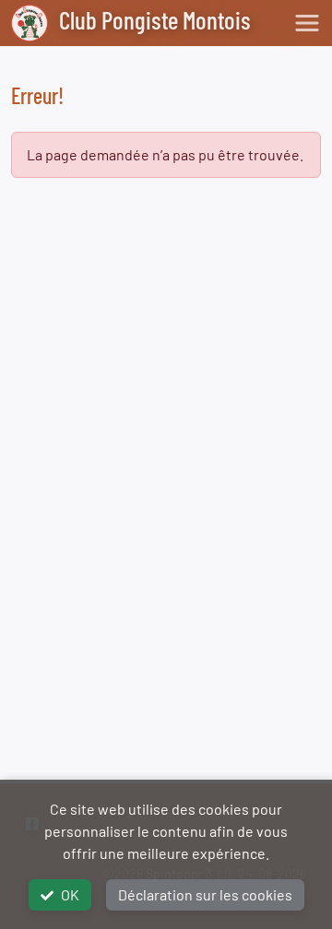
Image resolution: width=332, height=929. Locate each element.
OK (70, 894)
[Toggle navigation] (307, 23)
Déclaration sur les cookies (205, 894)
